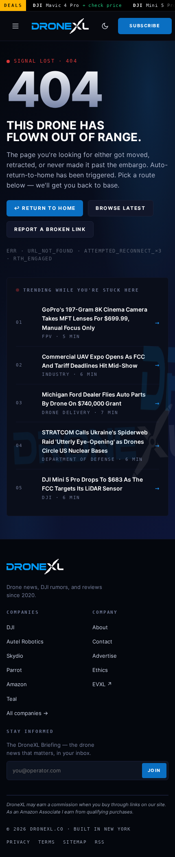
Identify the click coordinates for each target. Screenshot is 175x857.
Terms (46, 842)
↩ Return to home (45, 208)
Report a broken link (50, 229)
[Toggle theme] (105, 26)
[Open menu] (15, 26)
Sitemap (75, 842)
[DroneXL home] (60, 26)
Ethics (100, 670)
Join (154, 770)
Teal (12, 699)
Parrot (14, 670)
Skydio (15, 655)
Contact (102, 641)
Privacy (18, 842)
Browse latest (121, 208)
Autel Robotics (25, 641)
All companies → (27, 713)
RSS (100, 842)
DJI (10, 627)
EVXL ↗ (102, 684)
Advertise (104, 655)
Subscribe (144, 25)
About (100, 627)
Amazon (17, 684)
